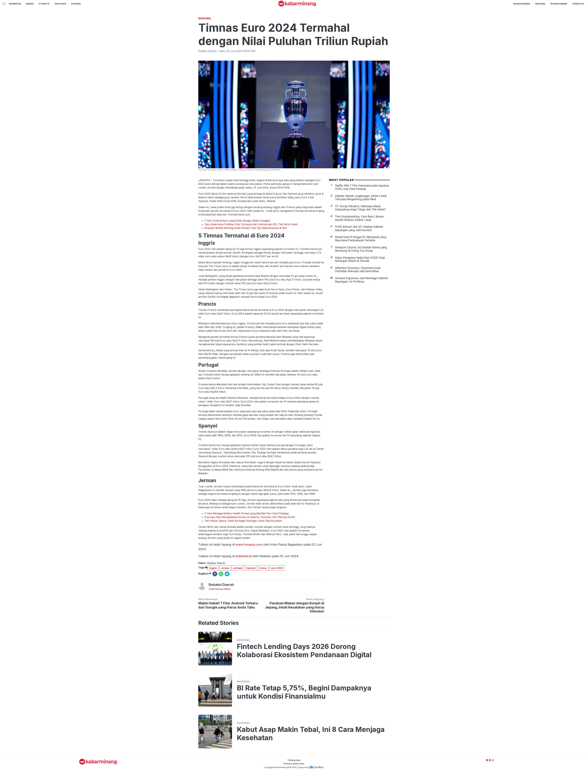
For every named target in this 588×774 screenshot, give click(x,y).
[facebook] (214, 573)
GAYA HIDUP (60, 4)
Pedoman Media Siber (293, 763)
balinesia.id (243, 556)
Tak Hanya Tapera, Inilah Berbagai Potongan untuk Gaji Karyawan (243, 520)
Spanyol (251, 568)
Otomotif (44, 4)
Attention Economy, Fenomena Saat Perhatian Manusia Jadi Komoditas (357, 269)
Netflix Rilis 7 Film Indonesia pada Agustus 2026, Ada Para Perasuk (362, 187)
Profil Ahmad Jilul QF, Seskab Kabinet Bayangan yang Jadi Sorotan (359, 228)
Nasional (540, 4)
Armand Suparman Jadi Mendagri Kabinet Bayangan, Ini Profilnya (361, 280)
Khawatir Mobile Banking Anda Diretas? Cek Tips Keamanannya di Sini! (245, 228)
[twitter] (227, 573)
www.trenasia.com (249, 544)
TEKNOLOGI (578, 4)
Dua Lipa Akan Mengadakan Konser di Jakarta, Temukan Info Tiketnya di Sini (249, 517)
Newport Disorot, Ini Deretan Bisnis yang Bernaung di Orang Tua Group (361, 249)
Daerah (30, 4)
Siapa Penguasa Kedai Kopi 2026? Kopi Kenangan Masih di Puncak (360, 259)
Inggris (213, 568)
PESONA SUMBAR (558, 4)
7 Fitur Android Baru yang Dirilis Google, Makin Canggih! (237, 220)
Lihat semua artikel (219, 588)
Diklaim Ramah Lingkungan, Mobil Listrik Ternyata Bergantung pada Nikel (361, 197)
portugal (238, 568)
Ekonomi (76, 4)
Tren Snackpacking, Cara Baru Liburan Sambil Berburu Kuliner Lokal (359, 218)
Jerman (225, 568)
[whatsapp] (221, 573)
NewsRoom (15, 4)
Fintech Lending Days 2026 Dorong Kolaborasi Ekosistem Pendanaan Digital (304, 650)
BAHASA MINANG (521, 4)
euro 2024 (277, 568)
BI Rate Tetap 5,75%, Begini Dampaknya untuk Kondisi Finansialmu (304, 692)
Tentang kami (293, 760)
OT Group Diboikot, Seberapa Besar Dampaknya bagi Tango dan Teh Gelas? (360, 208)
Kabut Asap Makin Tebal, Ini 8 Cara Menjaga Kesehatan (311, 733)
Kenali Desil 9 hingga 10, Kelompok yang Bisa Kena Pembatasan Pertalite (360, 238)
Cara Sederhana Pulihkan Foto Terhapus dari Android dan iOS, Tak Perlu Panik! (251, 224)
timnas (263, 568)
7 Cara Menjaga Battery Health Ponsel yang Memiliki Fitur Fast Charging (246, 513)
